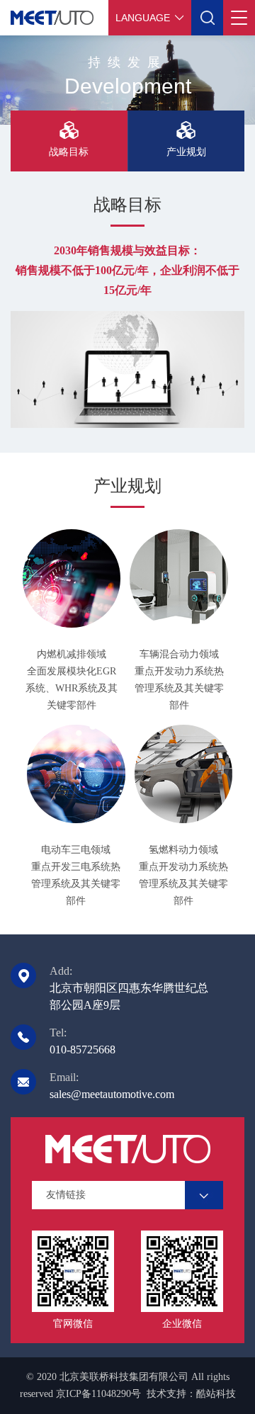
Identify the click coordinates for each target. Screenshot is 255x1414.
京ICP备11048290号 (98, 1393)
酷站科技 (216, 1393)
